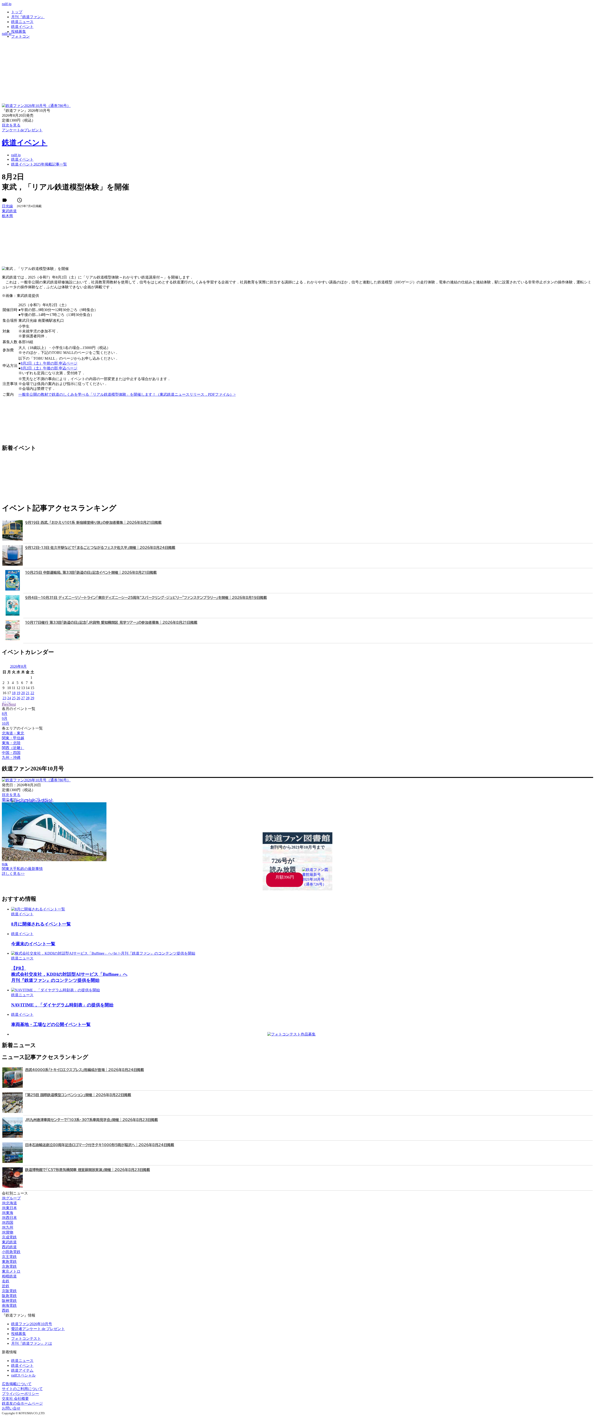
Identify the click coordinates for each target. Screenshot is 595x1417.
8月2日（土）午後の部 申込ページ (49, 368)
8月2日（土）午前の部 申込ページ (49, 363)
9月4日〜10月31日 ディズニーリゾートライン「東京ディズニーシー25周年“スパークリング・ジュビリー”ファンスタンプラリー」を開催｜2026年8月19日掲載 (146, 597)
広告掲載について (17, 1384)
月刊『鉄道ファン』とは (31, 1343)
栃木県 (7, 216)
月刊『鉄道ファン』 (28, 17)
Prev (5, 704)
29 (32, 698)
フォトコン (20, 36)
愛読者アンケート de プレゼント (38, 1329)
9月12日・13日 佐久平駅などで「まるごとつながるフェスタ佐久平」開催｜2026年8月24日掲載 (100, 547)
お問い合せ (11, 1408)
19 (18, 693)
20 (23, 693)
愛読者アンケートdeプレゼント (28, 800)
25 (14, 698)
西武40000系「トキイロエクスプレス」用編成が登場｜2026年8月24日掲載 (84, 1070)
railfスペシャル (23, 1375)
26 (18, 698)
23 (4, 698)
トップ (16, 12)
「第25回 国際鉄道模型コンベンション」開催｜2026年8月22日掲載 (78, 1095)
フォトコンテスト (26, 1339)
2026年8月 (18, 666)
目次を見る (11, 795)
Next (12, 704)
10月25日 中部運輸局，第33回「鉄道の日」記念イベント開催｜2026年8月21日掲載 (91, 572)
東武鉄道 (9, 211)
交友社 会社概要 (15, 1398)
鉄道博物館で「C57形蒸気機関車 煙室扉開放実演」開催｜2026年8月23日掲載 (87, 1169)
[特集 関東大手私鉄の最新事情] (54, 860)
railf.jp (6, 4)
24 (9, 698)
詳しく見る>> (13, 874)
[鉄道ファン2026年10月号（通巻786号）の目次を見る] (36, 106)
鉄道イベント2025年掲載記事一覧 (39, 164)
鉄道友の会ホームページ (22, 1403)
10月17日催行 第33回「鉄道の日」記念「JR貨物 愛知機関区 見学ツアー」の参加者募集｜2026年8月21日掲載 (111, 622)
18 (14, 693)
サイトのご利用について (22, 1389)
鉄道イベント (22, 27)
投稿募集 (18, 31)
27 (23, 698)
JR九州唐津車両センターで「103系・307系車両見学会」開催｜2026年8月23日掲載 (91, 1120)
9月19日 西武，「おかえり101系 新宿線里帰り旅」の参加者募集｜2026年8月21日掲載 (93, 522)
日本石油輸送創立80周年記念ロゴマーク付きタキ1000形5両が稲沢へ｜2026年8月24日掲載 (99, 1145)
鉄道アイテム (22, 1370)
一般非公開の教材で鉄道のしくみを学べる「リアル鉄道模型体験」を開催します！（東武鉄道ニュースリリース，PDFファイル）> (127, 394)
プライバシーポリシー (20, 1394)
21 (28, 693)
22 (32, 693)
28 (28, 698)
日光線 (7, 206)
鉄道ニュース (22, 22)
